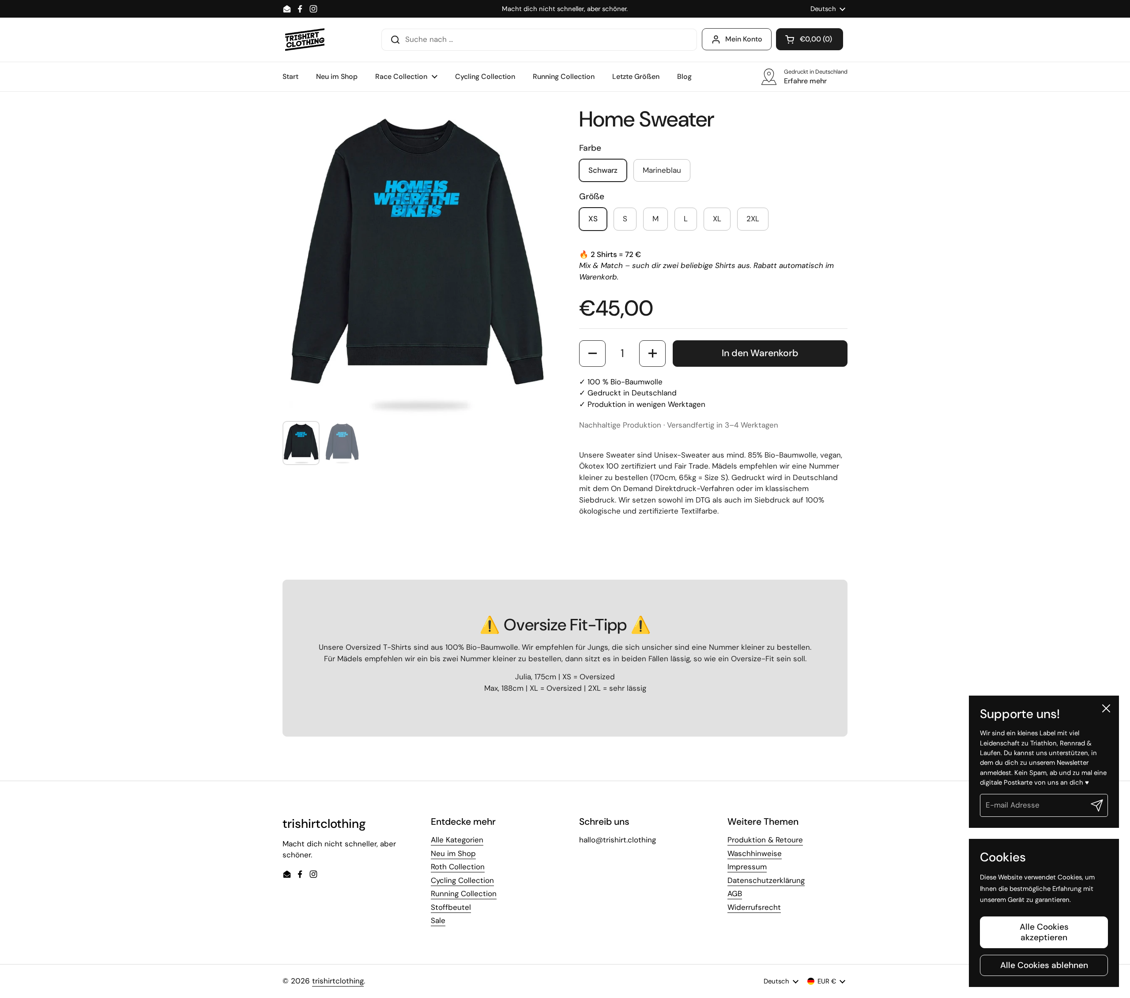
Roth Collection (458, 866)
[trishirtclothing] (305, 39)
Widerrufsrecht (754, 907)
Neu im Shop (453, 853)
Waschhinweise (754, 853)
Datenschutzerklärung (766, 880)
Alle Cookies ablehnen (1044, 965)
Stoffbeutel (451, 907)
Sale (438, 920)
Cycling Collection (462, 880)
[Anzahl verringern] (592, 353)
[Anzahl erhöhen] (652, 353)
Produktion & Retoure (765, 840)
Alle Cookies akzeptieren (1044, 932)
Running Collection (464, 893)
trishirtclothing (338, 981)
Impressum (747, 866)
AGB (734, 893)
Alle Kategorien (457, 840)
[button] (809, 39)
